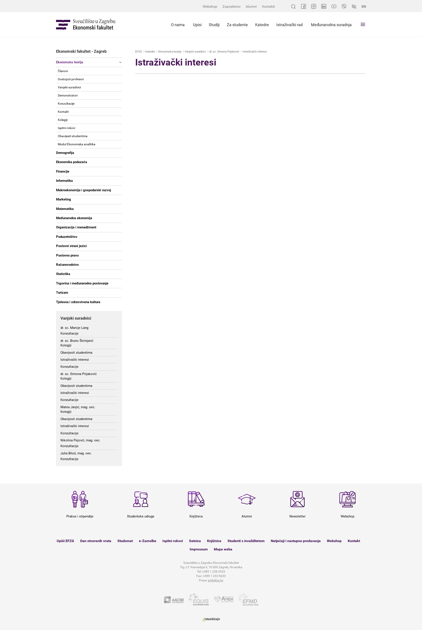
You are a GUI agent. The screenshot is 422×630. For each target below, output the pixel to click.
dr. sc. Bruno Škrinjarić (76, 341)
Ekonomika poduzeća (71, 162)
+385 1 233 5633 (214, 576)
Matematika (65, 209)
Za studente (237, 24)
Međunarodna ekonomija (74, 218)
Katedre (262, 24)
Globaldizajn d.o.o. (211, 619)
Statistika (63, 274)
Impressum (199, 549)
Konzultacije (66, 103)
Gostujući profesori (71, 79)
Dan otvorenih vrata (95, 541)
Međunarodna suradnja (331, 24)
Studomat (125, 541)
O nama (178, 24)
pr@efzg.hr (215, 580)
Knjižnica (214, 541)
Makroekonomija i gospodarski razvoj (83, 190)
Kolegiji (62, 120)
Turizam (62, 293)
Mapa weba (223, 549)
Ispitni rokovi (66, 128)
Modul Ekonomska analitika (76, 144)
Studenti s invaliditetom (246, 541)
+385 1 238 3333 (213, 571)
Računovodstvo (67, 265)
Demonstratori (68, 95)
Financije (62, 171)
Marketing (63, 199)
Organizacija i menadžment (76, 227)
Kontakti (268, 6)
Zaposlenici (231, 6)
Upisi (197, 24)
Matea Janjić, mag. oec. (77, 407)
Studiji (214, 24)
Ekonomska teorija (69, 62)
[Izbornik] (362, 24)
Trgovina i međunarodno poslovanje (82, 283)
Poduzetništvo (66, 237)
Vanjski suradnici (69, 87)
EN (364, 6)
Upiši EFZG (65, 541)
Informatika (64, 181)
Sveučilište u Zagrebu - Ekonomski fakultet (85, 24)
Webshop (210, 6)
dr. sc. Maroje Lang (74, 328)
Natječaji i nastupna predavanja (296, 541)
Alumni (251, 6)
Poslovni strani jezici (71, 246)
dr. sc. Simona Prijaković (78, 374)
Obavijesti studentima (72, 136)
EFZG (138, 51)
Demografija (65, 153)
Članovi (63, 71)
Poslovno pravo (67, 255)
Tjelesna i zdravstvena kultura (78, 302)
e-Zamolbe (147, 541)
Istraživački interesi (74, 360)
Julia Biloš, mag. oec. (76, 453)
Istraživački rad (289, 24)
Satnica (195, 541)
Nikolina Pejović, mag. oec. (80, 440)
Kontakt (63, 111)
